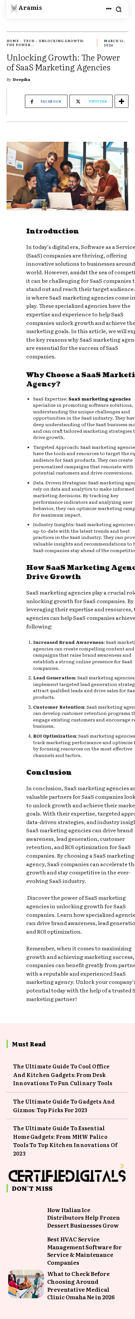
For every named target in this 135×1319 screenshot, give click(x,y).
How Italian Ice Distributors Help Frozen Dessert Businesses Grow (83, 1218)
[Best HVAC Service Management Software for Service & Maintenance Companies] (26, 1249)
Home (13, 40)
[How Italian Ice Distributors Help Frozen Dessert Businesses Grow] (26, 1217)
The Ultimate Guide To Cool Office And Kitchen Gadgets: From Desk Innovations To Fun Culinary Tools (63, 1074)
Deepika (21, 79)
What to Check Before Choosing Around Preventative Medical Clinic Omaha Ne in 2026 (81, 1285)
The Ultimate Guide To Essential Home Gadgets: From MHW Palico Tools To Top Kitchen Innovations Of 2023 (65, 1140)
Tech (29, 40)
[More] (121, 101)
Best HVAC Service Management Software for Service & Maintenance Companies (84, 1250)
